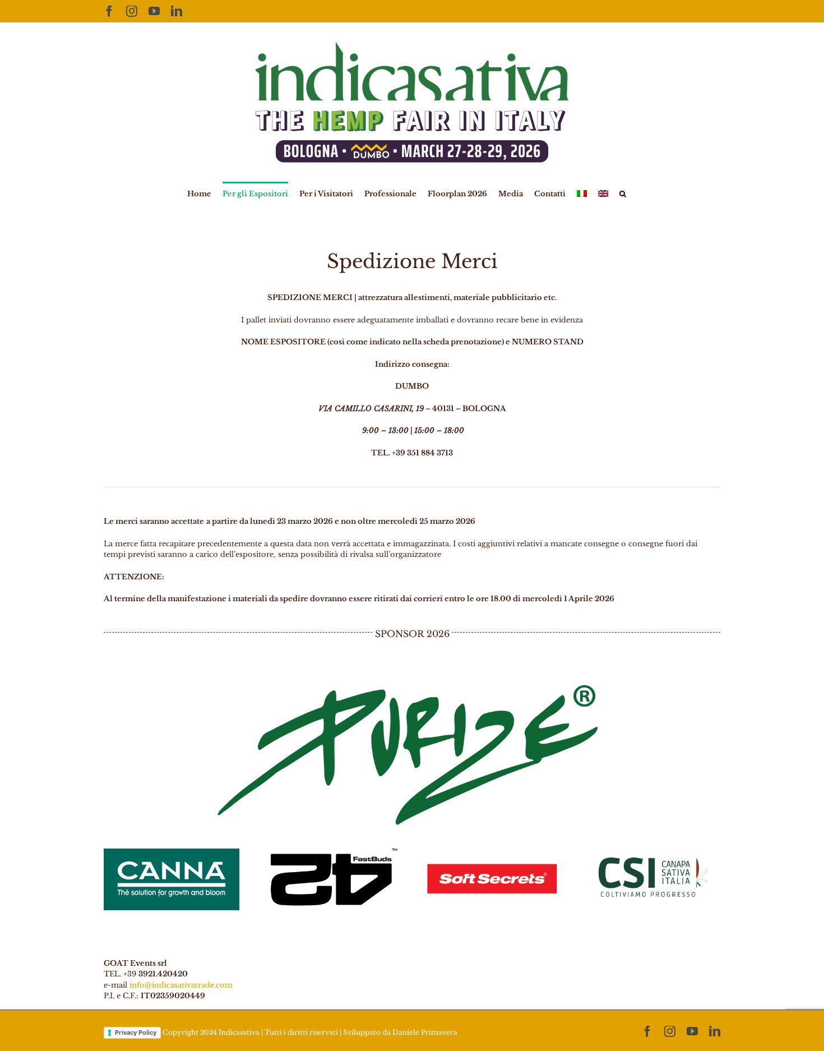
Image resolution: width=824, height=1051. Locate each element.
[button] (622, 193)
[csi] (652, 845)
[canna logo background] (171, 852)
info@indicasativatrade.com (181, 985)
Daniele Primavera (424, 1032)
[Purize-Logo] (412, 683)
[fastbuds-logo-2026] (332, 849)
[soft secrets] (492, 845)
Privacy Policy (135, 1032)
